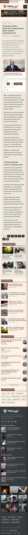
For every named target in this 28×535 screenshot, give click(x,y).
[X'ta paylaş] (19, 236)
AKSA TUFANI (12, 517)
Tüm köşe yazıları (14, 384)
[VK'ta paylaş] (22, 236)
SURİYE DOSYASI (15, 522)
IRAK (8, 393)
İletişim (18, 533)
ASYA (3, 396)
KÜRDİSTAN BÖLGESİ (15, 396)
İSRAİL (9, 23)
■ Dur (5, 87)
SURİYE (9, 399)
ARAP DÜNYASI (19, 393)
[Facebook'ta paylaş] (8, 236)
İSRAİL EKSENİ (5, 522)
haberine (20, 125)
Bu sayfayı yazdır (16, 35)
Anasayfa (4, 23)
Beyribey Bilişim (13, 530)
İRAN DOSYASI (5, 519)
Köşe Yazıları (9, 533)
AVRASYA (23, 399)
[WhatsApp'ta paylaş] (12, 236)
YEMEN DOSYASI (15, 519)
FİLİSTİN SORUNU (10, 402)
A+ (11, 83)
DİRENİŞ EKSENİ (16, 399)
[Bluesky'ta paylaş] (15, 236)
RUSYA (7, 396)
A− (4, 83)
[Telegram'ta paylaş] (3, 239)
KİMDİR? (24, 396)
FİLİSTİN (3, 393)
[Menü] (25, 7)
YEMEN (3, 402)
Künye (14, 533)
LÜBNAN (4, 399)
